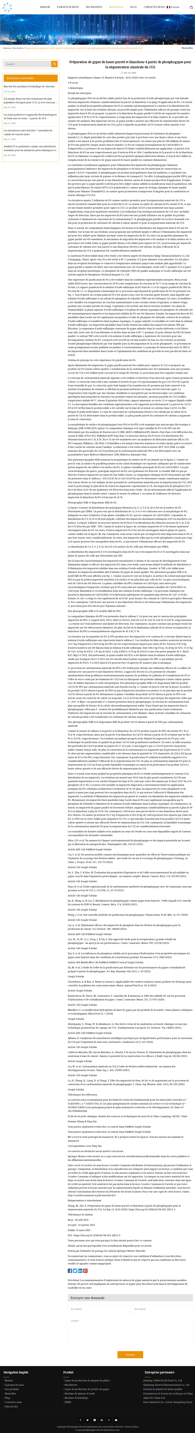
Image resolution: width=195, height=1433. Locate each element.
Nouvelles (116, 7)
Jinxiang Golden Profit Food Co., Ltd (162, 1380)
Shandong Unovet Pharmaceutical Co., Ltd (166, 1384)
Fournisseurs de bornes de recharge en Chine (168, 1393)
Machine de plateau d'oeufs (80, 1393)
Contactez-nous (154, 7)
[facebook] (80, 1420)
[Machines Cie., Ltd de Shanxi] (7, 7)
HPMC (68, 1402)
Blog (133, 7)
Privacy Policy (131, 1426)
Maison (45, 7)
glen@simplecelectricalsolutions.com (101, 1430)
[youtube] (116, 1420)
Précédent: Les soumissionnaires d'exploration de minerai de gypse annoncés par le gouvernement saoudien (127, 1280)
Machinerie (71, 1384)
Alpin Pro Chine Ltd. (154, 1397)
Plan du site (11, 1406)
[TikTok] (109, 1420)
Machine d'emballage (76, 1397)
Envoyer (130, 1354)
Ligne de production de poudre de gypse (87, 1389)
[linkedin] (102, 1420)
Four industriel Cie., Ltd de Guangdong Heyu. (168, 1402)
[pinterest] (95, 1420)
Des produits (94, 7)
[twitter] (87, 1420)
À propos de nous (68, 7)
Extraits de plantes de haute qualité (162, 1389)
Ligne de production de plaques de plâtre (87, 1380)
